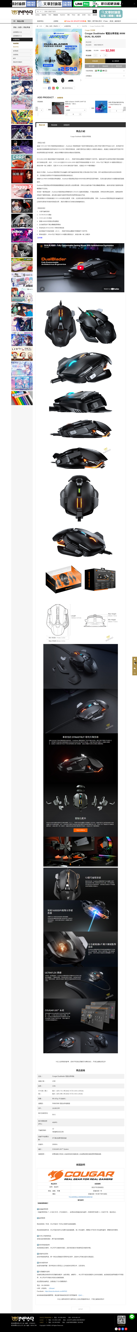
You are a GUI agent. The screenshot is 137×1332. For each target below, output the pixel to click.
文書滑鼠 (15, 54)
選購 (43, 109)
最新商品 (40, 21)
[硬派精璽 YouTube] (126, 1329)
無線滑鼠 (44, 15)
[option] (58, 52)
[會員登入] (134, 659)
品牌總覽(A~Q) (17, 32)
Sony (89, 15)
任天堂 (83, 15)
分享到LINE (57, 88)
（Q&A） (80, 1295)
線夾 (14, 58)
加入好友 (132, 1316)
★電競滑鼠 (16, 39)
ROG (50, 15)
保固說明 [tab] (67, 125)
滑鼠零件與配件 (17, 62)
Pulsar (73, 15)
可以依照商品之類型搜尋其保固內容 (81, 1197)
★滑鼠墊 (15, 51)
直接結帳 (95, 61)
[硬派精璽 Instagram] (119, 1329)
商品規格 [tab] (54, 125)
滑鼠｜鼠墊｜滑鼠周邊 (21, 27)
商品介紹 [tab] (42, 125)
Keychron (62, 15)
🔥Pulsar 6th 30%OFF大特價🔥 (75, 21)
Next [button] (121, 3)
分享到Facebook (49, 88)
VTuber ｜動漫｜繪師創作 (112, 21)
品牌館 (55, 21)
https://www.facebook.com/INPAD (56, 1291)
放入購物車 (115, 61)
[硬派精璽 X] (116, 1329)
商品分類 (20, 21)
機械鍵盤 (55, 15)
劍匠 (79, 15)
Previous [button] (11, 3)
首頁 (40, 26)
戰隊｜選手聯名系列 (95, 21)
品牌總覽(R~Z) (17, 36)
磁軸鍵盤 (95, 15)
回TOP (80, 1309)
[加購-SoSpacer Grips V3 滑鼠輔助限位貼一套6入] (52, 108)
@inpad (51, 1288)
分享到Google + (53, 88)
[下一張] (80, 80)
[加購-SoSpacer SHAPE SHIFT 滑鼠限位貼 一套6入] (96, 108)
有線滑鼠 (16, 43)
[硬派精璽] (22, 12)
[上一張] (36, 80)
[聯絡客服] (134, 668)
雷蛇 (68, 15)
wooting (37, 15)
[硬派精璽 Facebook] (122, 1329)
